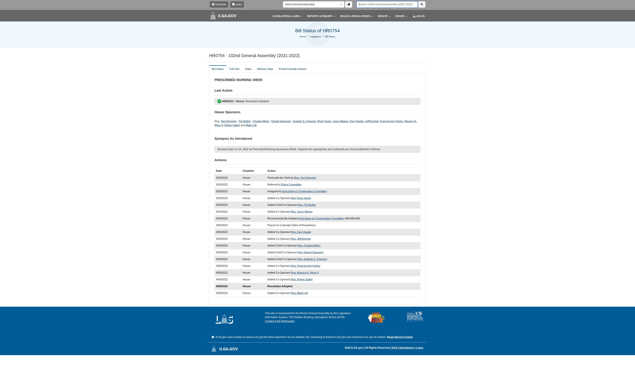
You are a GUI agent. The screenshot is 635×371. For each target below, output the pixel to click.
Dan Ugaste (357, 121)
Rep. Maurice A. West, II (305, 272)
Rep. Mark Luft (299, 293)
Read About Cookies (400, 337)
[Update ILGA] (348, 4)
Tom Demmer (228, 121)
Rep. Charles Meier (309, 245)
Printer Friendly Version (292, 69)
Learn (419, 347)
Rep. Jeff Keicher (301, 238)
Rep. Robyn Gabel (302, 279)
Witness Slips (265, 69)
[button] (285, 16)
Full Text (234, 69)
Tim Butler (245, 121)
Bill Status (218, 69)
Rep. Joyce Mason (302, 211)
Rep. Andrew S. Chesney (312, 259)
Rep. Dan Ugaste (301, 232)
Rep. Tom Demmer (305, 177)
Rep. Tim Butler (307, 205)
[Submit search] (421, 4)
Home (303, 36)
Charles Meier (261, 121)
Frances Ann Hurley (391, 121)
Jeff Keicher (372, 121)
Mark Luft (251, 125)
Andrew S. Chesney (304, 121)
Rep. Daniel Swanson (310, 252)
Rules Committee (291, 184)
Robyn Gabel (232, 125)
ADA (395, 347)
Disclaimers (406, 347)
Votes (248, 69)
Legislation (315, 36)
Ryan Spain (324, 121)
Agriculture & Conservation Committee (304, 191)
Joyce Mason (340, 121)
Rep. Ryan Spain (301, 198)
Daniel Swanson (281, 121)
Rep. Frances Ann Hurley (305, 266)
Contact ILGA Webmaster (280, 321)
